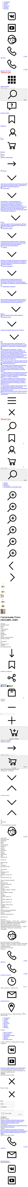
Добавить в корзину (14, 738)
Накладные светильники (8, 209)
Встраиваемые (19, 208)
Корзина (6, 1038)
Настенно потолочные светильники (11, 203)
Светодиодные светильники (9, 202)
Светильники (8, 1120)
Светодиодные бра (7, 224)
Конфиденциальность (15, 1132)
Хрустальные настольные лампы (9, 245)
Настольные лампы (19, 1120)
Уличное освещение (11, 1121)
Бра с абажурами (6, 362)
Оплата (5, 4)
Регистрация (7, 1034)
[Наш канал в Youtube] (12, 33)
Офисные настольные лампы (14, 366)
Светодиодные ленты (7, 299)
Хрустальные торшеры (7, 261)
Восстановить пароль (9, 1035)
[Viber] (10, 686)
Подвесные (14, 183)
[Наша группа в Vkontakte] (12, 21)
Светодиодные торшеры (20, 260)
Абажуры (13, 330)
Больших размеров (13, 186)
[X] (8, 686)
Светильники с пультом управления (10, 201)
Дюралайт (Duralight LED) (10, 300)
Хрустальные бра (18, 224)
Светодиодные (5, 183)
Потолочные (23, 183)
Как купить (6, 6)
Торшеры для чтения (7, 260)
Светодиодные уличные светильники (11, 279)
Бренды (5, 1024)
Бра (13, 1120)
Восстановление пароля (7, 1131)
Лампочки (3, 330)
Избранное (6, 1036)
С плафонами (21, 185)
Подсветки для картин (9, 211)
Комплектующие (15, 1122)
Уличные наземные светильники (13, 381)
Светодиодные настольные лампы (10, 368)
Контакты (6, 8)
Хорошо (3, 1073)
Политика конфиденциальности (9, 1068)
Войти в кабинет (8, 1032)
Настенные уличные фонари (9, 280)
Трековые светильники (8, 206)
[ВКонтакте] (1, 686)
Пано (12, 315)
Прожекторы (5, 383)
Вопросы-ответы (8, 1039)
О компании (7, 1)
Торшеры (3, 1121)
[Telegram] (6, 686)
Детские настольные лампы (13, 244)
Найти (25, 99)
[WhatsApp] (12, 686)
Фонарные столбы (15, 283)
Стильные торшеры (6, 264)
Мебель (8, 1122)
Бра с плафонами (13, 225)
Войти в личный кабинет (7, 1129)
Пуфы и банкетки (18, 315)
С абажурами (12, 346)
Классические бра (8, 226)
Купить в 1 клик (19, 767)
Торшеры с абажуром (7, 263)
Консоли (3, 315)
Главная (6, 482)
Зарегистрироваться (19, 1129)
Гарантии (6, 7)
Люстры (6, 484)
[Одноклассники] (3, 686)
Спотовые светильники (16, 205)
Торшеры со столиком (19, 261)
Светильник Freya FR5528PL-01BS (12, 487)
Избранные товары (18, 1131)
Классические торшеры (20, 263)
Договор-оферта (21, 1068)
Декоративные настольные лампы (10, 241)
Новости (6, 1026)
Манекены (8, 315)
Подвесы (13, 185)
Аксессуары (20, 330)
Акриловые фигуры (17, 302)
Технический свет (8, 208)
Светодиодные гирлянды (9, 387)
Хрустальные (5, 185)
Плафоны (8, 330)
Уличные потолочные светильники (11, 281)
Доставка (6, 3)
